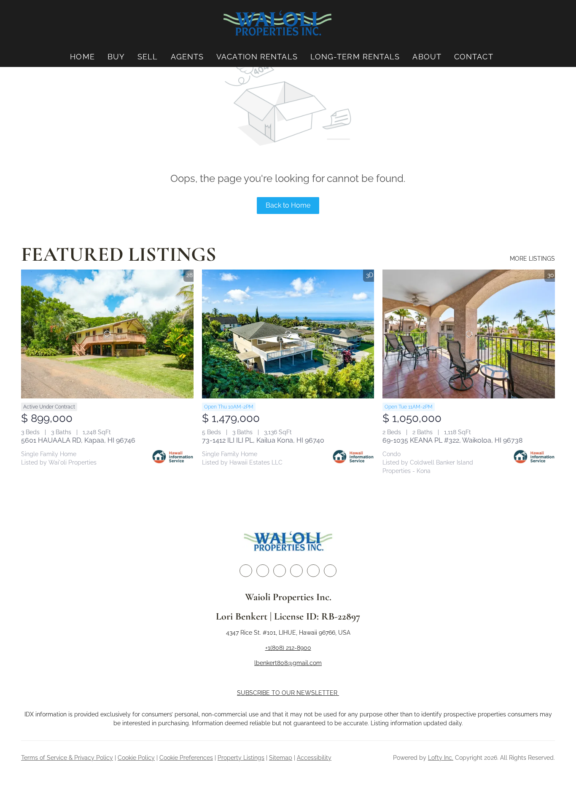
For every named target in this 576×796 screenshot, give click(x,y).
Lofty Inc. (440, 757)
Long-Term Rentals (355, 56)
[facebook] (246, 570)
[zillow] (279, 570)
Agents (187, 56)
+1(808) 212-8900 (288, 647)
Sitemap (280, 757)
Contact (473, 56)
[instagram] (296, 570)
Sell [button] (147, 56)
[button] (277, 23)
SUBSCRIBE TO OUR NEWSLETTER (288, 692)
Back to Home (288, 205)
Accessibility (314, 757)
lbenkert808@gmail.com (288, 663)
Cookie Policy (136, 757)
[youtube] (313, 570)
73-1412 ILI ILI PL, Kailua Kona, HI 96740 (263, 440)
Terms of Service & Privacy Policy (67, 757)
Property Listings (241, 757)
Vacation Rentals (257, 56)
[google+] (330, 570)
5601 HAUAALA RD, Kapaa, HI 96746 (78, 440)
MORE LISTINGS (532, 258)
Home (82, 56)
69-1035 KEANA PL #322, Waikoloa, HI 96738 (452, 440)
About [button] (426, 56)
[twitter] (262, 570)
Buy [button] (116, 56)
